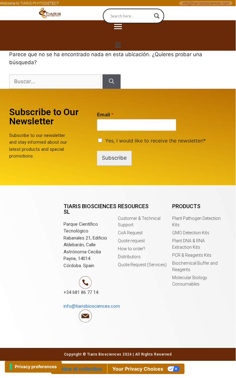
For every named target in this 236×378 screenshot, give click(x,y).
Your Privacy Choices (137, 369)
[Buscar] (112, 81)
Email (105, 114)
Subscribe (114, 158)
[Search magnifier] (157, 16)
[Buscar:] (56, 81)
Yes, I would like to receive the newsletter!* (155, 141)
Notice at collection (79, 369)
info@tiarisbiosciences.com (206, 3)
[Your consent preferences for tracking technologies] (33, 366)
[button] (50, 13)
